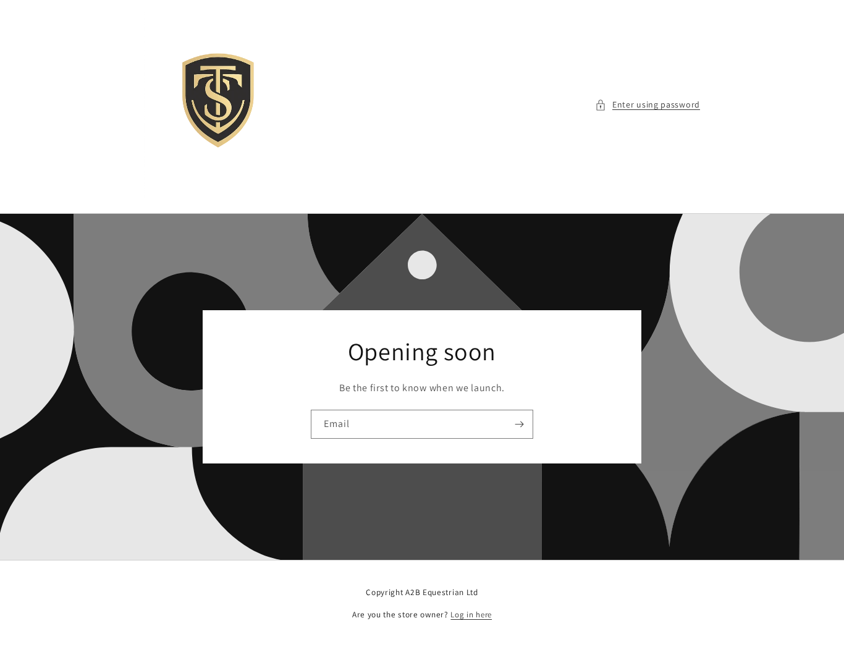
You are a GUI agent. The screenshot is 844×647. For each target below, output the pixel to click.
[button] (647, 104)
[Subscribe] (519, 424)
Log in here (471, 614)
